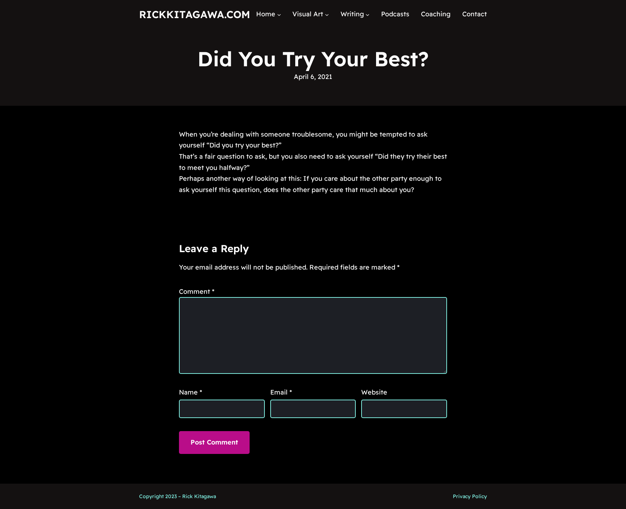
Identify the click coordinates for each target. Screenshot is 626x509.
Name (190, 392)
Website (374, 392)
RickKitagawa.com (194, 14)
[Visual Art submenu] (327, 14)
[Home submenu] (279, 14)
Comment (196, 291)
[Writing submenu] (368, 14)
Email (281, 392)
